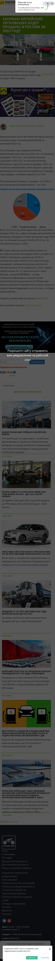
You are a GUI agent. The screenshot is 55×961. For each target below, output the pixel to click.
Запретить (45, 957)
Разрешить (31, 957)
